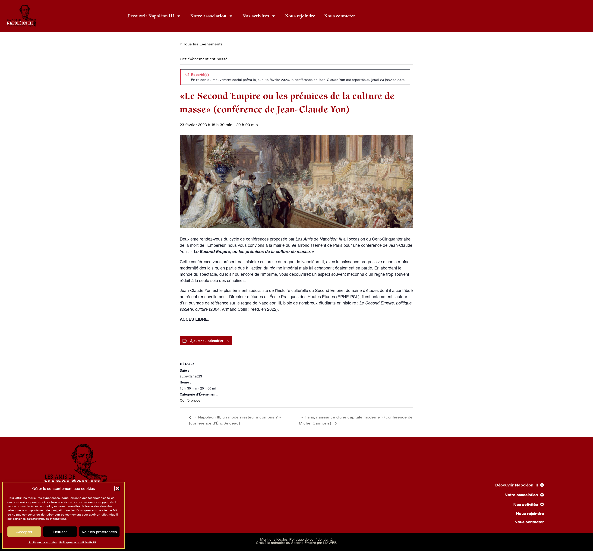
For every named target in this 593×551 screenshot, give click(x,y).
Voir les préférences (99, 531)
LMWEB (330, 542)
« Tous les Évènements (201, 44)
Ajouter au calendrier (206, 340)
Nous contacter (339, 16)
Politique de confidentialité (77, 542)
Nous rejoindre (300, 16)
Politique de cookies (42, 542)
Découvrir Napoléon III (150, 16)
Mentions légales (274, 539)
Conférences (190, 400)
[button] (117, 488)
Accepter (24, 531)
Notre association (208, 16)
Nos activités (256, 16)
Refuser (60, 531)
